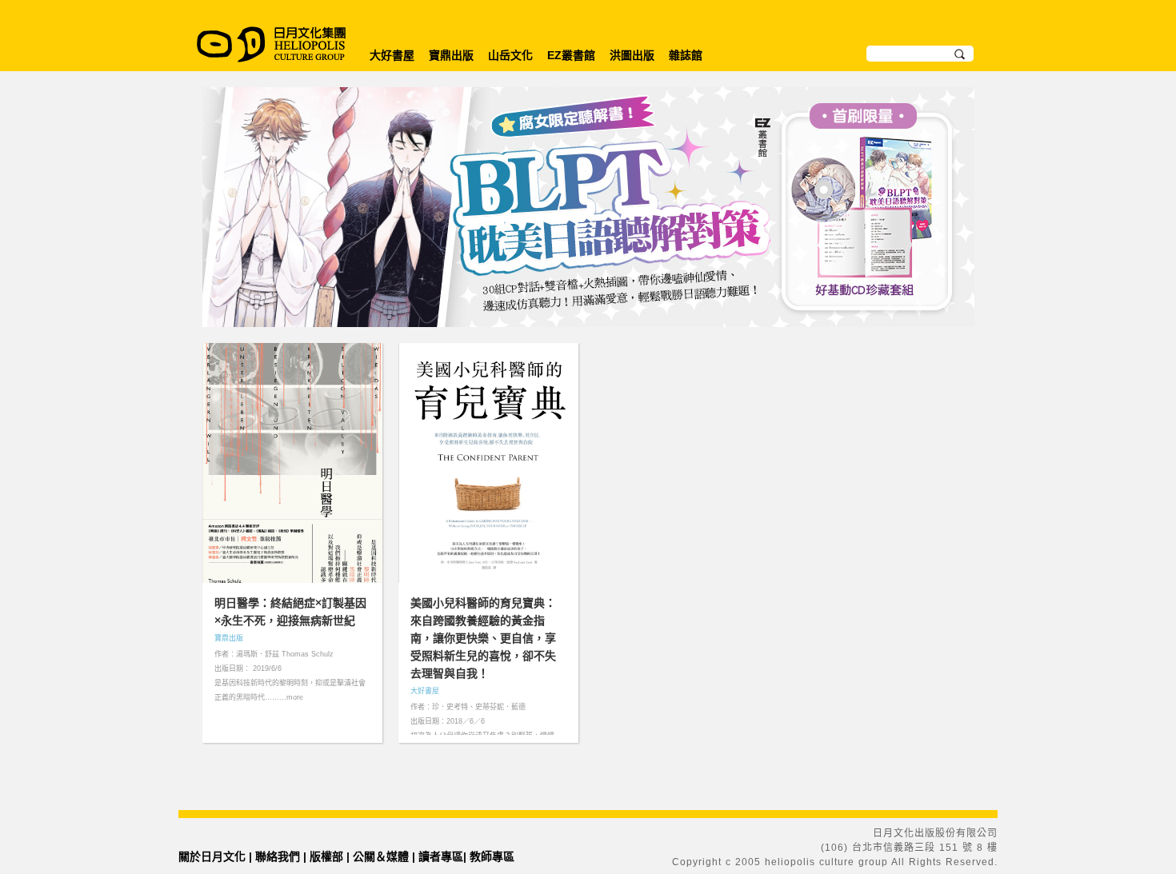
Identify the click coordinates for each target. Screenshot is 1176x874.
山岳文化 (510, 55)
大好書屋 (392, 55)
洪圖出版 (632, 55)
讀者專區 (440, 856)
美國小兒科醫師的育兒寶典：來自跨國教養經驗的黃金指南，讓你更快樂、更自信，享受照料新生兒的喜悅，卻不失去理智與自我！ (483, 638)
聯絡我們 (277, 856)
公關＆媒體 (381, 856)
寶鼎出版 (451, 55)
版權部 (326, 856)
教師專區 (492, 856)
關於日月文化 (212, 856)
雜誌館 (685, 55)
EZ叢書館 (571, 55)
